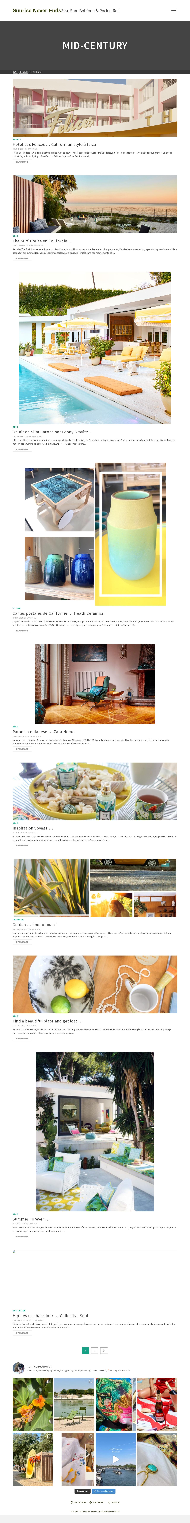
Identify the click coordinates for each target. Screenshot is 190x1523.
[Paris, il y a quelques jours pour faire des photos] (74, 1404)
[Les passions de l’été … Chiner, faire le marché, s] (74, 1459)
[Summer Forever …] (95, 1131)
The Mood (18, 919)
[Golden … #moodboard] (95, 888)
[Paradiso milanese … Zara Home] (95, 684)
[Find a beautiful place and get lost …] (95, 984)
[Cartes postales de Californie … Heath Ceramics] (95, 534)
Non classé (19, 1310)
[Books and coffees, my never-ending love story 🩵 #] (157, 1459)
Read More (22, 161)
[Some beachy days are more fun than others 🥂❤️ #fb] (157, 1404)
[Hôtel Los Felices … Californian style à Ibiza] (95, 108)
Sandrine (32, 149)
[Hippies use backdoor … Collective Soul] (95, 1279)
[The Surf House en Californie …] (95, 204)
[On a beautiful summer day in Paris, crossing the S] (116, 1459)
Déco (15, 236)
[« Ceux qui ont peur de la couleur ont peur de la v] (116, 1404)
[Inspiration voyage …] (95, 791)
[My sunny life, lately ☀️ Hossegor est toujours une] (33, 1459)
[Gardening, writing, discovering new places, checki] (33, 1404)
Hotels (17, 139)
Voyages (17, 608)
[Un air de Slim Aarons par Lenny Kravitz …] (95, 348)
